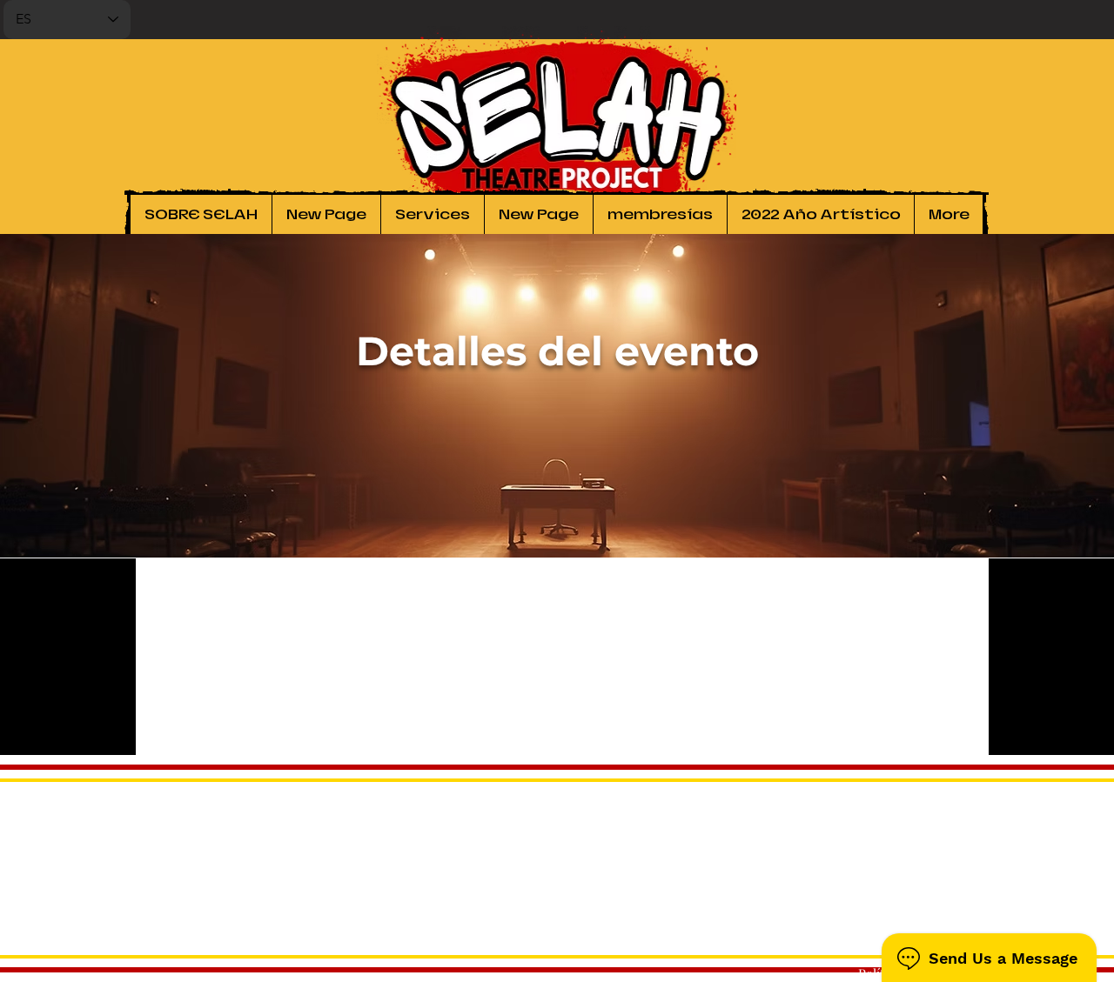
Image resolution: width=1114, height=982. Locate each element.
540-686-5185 (945, 921)
